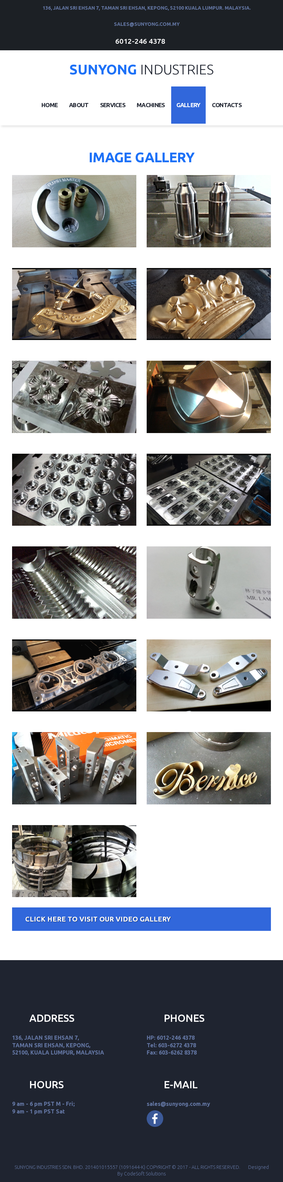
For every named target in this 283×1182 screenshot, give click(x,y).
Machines (151, 105)
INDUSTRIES (141, 69)
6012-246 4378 (140, 41)
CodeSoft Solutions (145, 1173)
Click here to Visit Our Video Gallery (98, 919)
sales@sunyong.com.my (147, 24)
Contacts (227, 105)
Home (49, 105)
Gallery (188, 105)
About (79, 105)
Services (112, 105)
